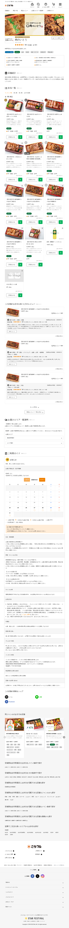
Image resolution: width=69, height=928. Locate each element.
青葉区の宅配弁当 (48, 865)
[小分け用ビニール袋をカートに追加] (20, 295)
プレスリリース (42, 921)
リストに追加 (57, 38)
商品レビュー (24, 10)
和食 (6, 796)
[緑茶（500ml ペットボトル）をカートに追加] (61, 253)
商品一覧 (15, 10)
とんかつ (28, 796)
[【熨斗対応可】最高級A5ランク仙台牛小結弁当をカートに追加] (61, 179)
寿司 (33, 796)
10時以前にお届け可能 (44, 777)
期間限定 (19, 777)
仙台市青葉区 (13, 832)
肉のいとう (21, 39)
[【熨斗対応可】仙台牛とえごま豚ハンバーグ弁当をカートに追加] (20, 137)
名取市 (56, 832)
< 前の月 (27, 479)
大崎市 (11, 834)
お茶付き (7, 777)
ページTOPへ (33, 870)
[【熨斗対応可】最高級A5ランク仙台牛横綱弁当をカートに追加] (61, 222)
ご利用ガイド (50, 10)
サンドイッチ (50, 796)
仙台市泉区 (45, 832)
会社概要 (25, 921)
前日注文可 (24, 777)
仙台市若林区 (30, 832)
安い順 (20, 93)
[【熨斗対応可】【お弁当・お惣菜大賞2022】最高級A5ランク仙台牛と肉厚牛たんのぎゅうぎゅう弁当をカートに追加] (40, 179)
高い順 (15, 93)
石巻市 (51, 832)
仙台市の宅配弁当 (38, 865)
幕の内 (6, 799)
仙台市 (6, 832)
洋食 (10, 796)
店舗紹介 (7, 10)
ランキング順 (8, 93)
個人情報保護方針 (33, 921)
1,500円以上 (25, 820)
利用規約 (37, 854)
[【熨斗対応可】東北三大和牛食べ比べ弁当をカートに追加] (40, 264)
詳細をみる (11, 137)
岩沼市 (6, 834)
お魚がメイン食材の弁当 (10, 767)
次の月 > (42, 479)
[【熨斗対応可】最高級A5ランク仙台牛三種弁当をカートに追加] (20, 222)
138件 (30, 45)
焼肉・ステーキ (20, 796)
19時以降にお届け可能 (55, 777)
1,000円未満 (8, 820)
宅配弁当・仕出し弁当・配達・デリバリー (12, 865)
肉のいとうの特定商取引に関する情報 (16, 675)
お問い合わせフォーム (29, 583)
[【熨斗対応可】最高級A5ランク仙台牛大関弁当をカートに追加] (20, 264)
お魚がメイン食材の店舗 (10, 810)
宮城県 (15, 57)
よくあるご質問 (25, 614)
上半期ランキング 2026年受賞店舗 (22, 37)
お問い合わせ (8, 857)
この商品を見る (58, 336)
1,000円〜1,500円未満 (16, 820)
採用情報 (38, 921)
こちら (29, 531)
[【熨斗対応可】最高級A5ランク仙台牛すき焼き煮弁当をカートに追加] (40, 222)
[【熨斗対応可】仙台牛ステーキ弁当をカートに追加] (40, 137)
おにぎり (58, 796)
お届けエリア (9, 434)
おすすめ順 (27, 93)
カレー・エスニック (40, 796)
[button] (34, 438)
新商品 (14, 777)
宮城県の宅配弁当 (28, 865)
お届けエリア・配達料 (37, 10)
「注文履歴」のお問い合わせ (29, 576)
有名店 (11, 777)
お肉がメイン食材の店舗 (22, 810)
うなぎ (11, 799)
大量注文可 (29, 777)
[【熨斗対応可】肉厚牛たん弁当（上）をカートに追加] (61, 137)
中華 (13, 796)
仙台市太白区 (38, 832)
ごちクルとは (8, 851)
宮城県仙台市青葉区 (10, 787)
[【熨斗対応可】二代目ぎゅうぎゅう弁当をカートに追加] (20, 179)
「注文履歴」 (16, 573)
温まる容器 (35, 777)
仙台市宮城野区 (21, 832)
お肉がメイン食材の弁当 (22, 767)
